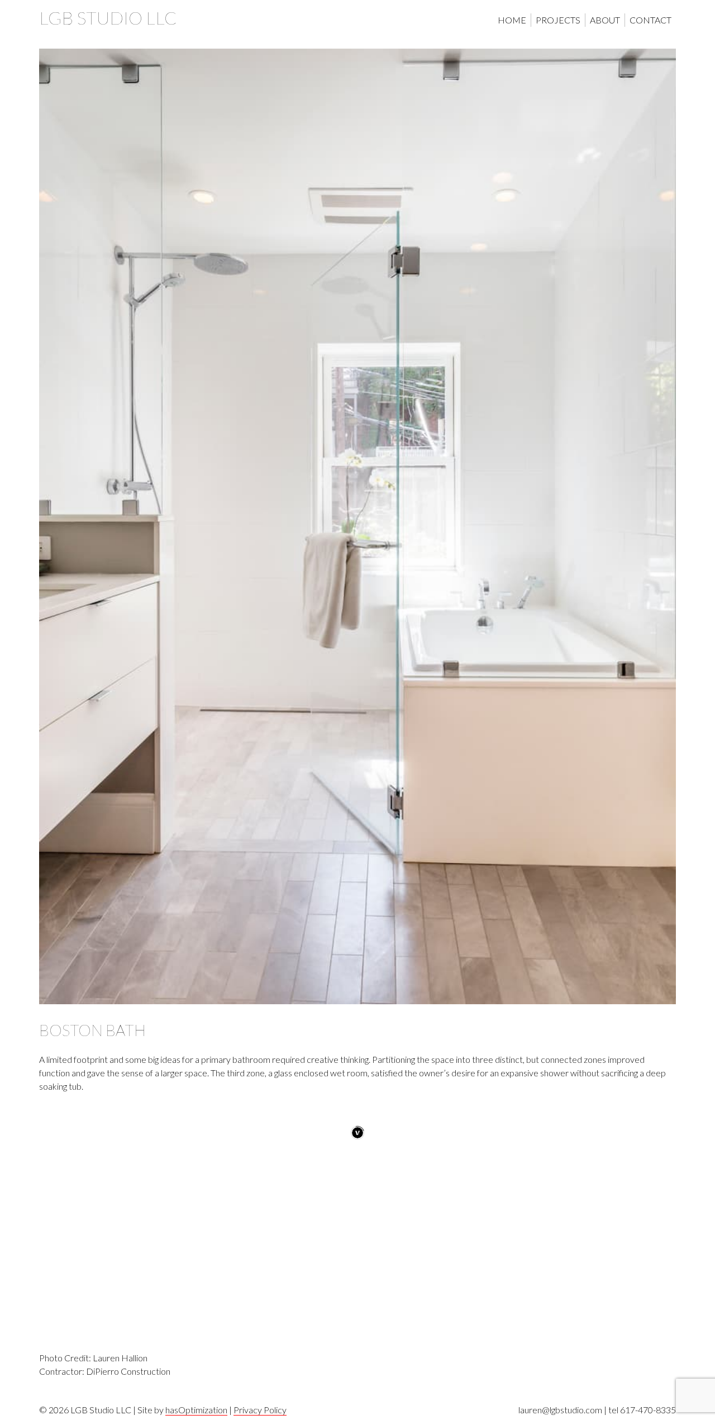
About (605, 20)
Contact (650, 20)
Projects (558, 20)
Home (512, 20)
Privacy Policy (260, 1409)
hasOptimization (196, 1409)
